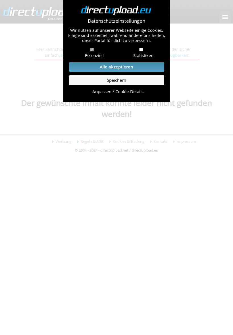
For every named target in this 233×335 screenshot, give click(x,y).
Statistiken (143, 55)
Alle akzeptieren (116, 67)
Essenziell (94, 55)
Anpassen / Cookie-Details (117, 91)
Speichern (116, 80)
